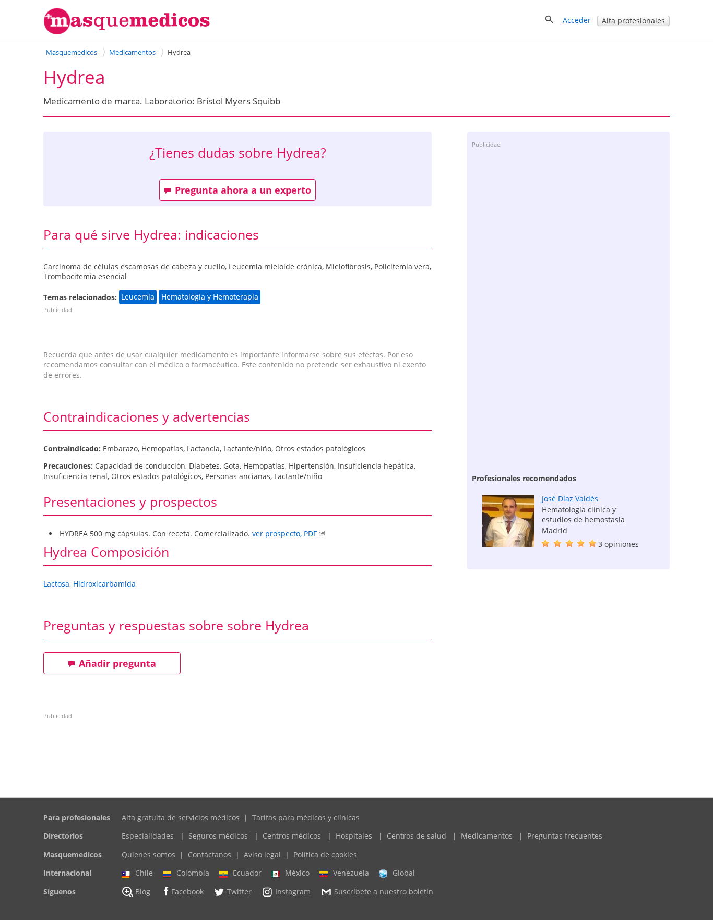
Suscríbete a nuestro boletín (383, 892)
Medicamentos (487, 836)
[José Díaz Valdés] (508, 544)
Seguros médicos (218, 836)
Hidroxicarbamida (104, 584)
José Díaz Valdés (570, 499)
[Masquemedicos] (126, 32)
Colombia (192, 873)
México (297, 873)
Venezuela (351, 873)
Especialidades (148, 836)
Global (404, 873)
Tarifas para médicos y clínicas (306, 817)
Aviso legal (262, 854)
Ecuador (247, 873)
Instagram (293, 892)
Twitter (239, 892)
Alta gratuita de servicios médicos (181, 817)
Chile (144, 873)
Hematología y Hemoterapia (209, 297)
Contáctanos (209, 854)
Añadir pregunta (117, 663)
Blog (142, 892)
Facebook (187, 892)
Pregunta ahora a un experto (243, 190)
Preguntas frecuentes (564, 836)
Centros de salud (416, 836)
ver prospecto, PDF (284, 534)
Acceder (577, 20)
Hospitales (354, 836)
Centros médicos (292, 836)
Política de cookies (325, 854)
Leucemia (138, 297)
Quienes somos (148, 854)
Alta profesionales (633, 21)
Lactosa (56, 584)
